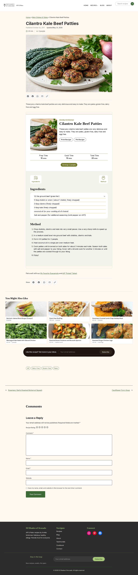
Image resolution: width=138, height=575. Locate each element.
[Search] (132, 3)
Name (28, 458)
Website (28, 478)
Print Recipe (66, 140)
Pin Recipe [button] (80, 140)
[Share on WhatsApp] (37, 96)
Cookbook (60, 545)
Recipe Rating (30, 428)
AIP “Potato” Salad (70, 273)
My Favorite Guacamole (49, 273)
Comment (30, 433)
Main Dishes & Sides (40, 17)
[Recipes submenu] (97, 5)
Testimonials (60, 542)
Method (103, 181)
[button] (104, 196)
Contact (59, 549)
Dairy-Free (36, 368)
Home (28, 17)
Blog (58, 535)
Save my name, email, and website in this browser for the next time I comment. (55, 488)
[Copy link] (47, 96)
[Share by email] (42, 96)
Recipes (59, 531)
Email (28, 468)
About (58, 538)
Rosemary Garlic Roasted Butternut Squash (25, 390)
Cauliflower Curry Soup (121, 390)
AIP (28, 368)
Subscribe (105, 352)
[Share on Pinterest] (28, 96)
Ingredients (36, 181)
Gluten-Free (47, 368)
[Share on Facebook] (33, 96)
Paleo (56, 368)
